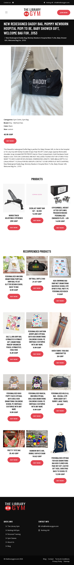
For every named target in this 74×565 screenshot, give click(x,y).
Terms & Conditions (62, 559)
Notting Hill (49, 2)
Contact (51, 559)
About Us (10, 542)
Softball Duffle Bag (37, 278)
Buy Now (10, 141)
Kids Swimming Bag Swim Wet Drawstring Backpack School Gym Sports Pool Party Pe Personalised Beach (60, 285)
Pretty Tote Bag (13, 450)
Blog (9, 546)
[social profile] (13, 2)
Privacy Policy (57, 561)
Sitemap (66, 561)
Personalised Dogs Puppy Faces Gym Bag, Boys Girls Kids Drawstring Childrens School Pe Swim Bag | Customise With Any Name (14, 401)
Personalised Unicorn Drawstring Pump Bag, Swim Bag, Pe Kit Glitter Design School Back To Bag (14, 281)
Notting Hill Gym (13, 530)
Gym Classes (11, 538)
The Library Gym (13, 526)
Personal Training (14, 534)
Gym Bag (25, 120)
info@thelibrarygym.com (61, 2)
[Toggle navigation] (6, 12)
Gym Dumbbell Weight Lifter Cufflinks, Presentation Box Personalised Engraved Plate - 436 (60, 212)
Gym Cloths (17, 120)
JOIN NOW (63, 12)
